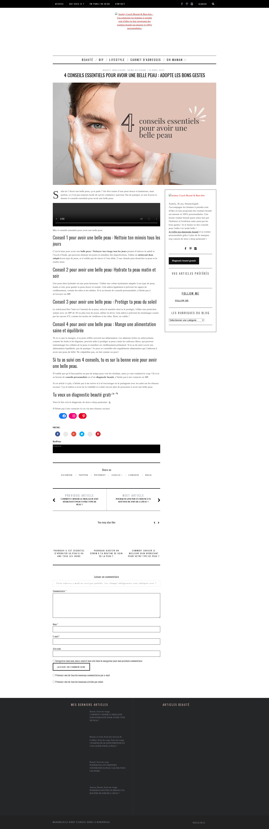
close (156, 433)
